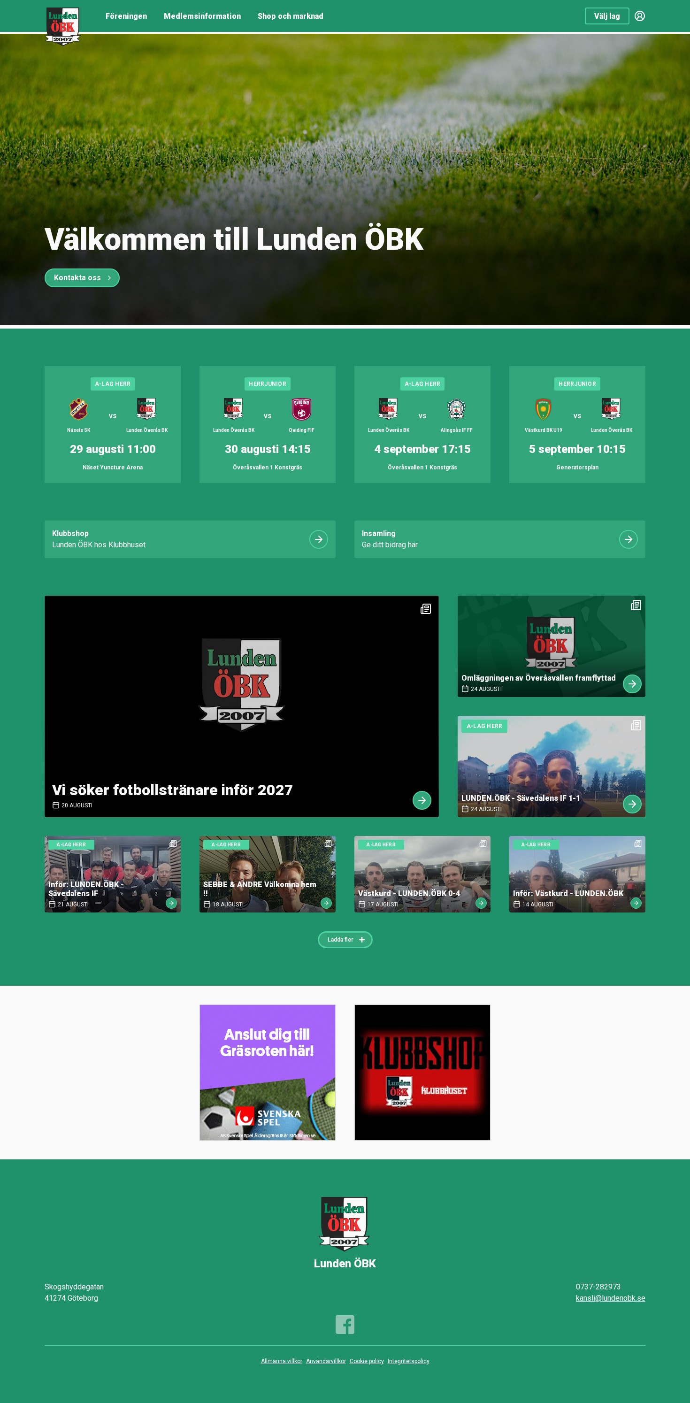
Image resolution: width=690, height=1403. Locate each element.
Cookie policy (367, 1361)
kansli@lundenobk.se (610, 1298)
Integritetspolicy (408, 1361)
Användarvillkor (326, 1361)
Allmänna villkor (281, 1361)
